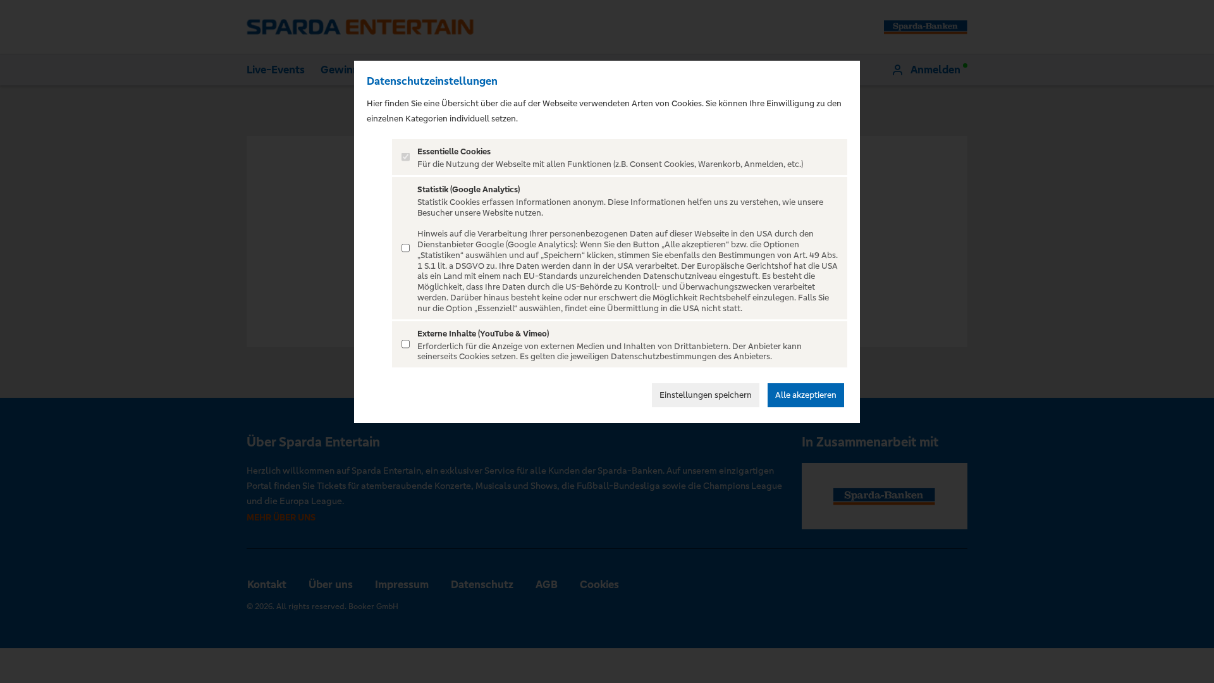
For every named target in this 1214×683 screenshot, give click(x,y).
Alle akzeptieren (806, 395)
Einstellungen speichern (705, 395)
